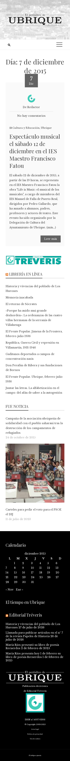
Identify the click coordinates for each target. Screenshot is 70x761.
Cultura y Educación (26, 127)
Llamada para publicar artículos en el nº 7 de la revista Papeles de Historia (34, 634)
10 (32, 568)
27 (57, 577)
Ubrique (46, 127)
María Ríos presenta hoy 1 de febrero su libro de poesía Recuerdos (33, 655)
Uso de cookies (35, 739)
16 (23, 572)
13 (57, 568)
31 (32, 582)
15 (15, 572)
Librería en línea (25, 274)
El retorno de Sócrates (21, 304)
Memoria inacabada (19, 297)
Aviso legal (35, 729)
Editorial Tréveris (25, 615)
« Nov (10, 589)
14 (7, 572)
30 (24, 582)
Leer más (50, 239)
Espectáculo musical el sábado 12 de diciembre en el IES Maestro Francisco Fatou (34, 151)
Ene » (19, 589)
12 (48, 568)
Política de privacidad (35, 734)
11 (40, 568)
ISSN (27, 719)
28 (7, 582)
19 (48, 572)
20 (57, 572)
